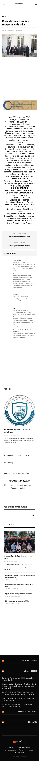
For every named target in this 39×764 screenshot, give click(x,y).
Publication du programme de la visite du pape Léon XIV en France (19, 585)
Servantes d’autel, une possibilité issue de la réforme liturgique (17, 679)
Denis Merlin (17, 260)
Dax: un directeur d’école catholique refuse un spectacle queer (17, 430)
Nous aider (20, 753)
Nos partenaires (10, 750)
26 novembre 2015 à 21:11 (20, 262)
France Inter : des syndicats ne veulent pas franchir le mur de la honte (17, 705)
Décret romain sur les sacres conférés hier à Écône (17, 601)
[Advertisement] (19, 79)
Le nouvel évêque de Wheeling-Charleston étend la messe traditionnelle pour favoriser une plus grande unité (19, 686)
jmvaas (6, 435)
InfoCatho (32, 722)
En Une (4, 16)
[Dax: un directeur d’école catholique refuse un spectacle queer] (19, 410)
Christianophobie (29, 661)
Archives (11, 747)
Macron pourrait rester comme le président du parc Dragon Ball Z (18, 699)
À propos (22, 750)
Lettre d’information (24, 747)
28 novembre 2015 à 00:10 (20, 310)
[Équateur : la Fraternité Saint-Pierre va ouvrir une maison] (19, 542)
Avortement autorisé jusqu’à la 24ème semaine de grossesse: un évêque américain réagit (20, 576)
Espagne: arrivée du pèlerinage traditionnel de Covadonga (18, 594)
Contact (31, 750)
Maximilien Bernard (8, 30)
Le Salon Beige (30, 671)
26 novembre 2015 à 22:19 (20, 297)
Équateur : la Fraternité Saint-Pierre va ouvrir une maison (18, 557)
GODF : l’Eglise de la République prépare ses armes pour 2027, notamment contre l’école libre (19, 693)
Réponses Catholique (27, 712)
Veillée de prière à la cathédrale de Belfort (19, 236)
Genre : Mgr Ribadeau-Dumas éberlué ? (20, 246)
